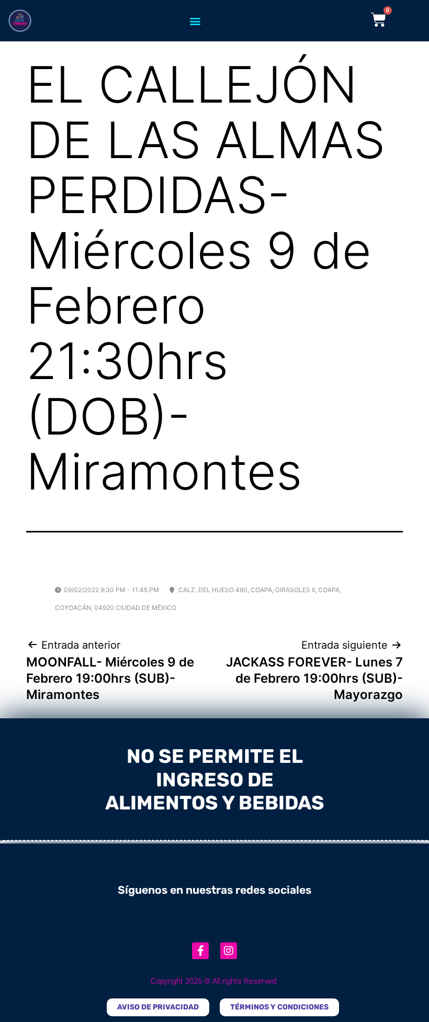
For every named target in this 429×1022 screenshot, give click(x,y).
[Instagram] (228, 950)
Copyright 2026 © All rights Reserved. (214, 981)
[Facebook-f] (200, 950)
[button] (195, 20)
